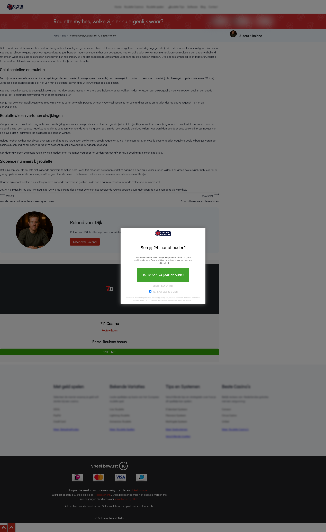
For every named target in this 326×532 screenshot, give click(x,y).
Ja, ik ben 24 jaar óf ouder (163, 275)
